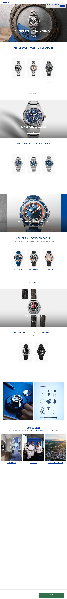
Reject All (51, 594)
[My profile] (63, 1)
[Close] (65, 594)
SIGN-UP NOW (62, 5)
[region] (33, 594)
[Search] (61, 2)
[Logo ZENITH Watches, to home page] (6, 2)
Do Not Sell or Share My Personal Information (51, 591)
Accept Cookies (51, 596)
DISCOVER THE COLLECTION (33, 93)
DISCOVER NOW (33, 36)
